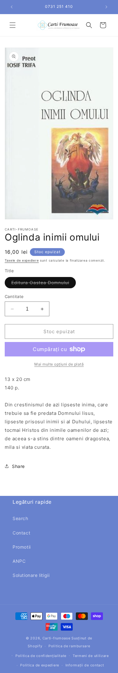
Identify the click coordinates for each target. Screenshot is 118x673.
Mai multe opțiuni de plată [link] (59, 364)
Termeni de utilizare (91, 656)
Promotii (22, 547)
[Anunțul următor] (106, 7)
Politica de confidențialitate (40, 656)
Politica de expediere (39, 665)
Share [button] (18, 466)
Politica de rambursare (69, 646)
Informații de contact (84, 665)
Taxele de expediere (22, 260)
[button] (13, 25)
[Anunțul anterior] (12, 7)
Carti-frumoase (56, 638)
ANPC (19, 561)
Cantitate (14, 296)
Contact (21, 532)
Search (20, 518)
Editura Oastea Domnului (43, 284)
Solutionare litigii (31, 575)
